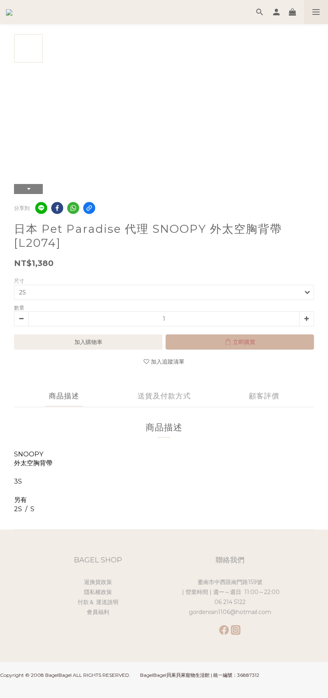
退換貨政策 (98, 582)
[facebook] (57, 208)
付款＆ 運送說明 (98, 602)
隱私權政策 (98, 592)
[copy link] (89, 208)
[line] (41, 208)
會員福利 (98, 612)
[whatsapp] (73, 208)
